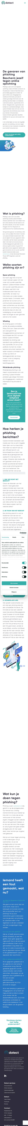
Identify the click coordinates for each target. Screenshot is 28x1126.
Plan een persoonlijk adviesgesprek (14, 1030)
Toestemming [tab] (5, 537)
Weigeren (14, 592)
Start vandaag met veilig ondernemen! (13, 134)
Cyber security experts (9, 1092)
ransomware (6, 254)
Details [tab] (14, 537)
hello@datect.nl (8, 1117)
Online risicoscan (8, 1088)
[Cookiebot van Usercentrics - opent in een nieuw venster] (20, 533)
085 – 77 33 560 (8, 1115)
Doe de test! (14, 417)
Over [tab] (23, 537)
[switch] (24, 567)
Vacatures (6, 1101)
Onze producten (8, 1085)
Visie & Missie (7, 1099)
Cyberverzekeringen (9, 1090)
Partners (6, 1104)
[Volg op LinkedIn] (5, 1076)
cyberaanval (17, 806)
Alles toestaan (14, 583)
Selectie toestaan (14, 587)
